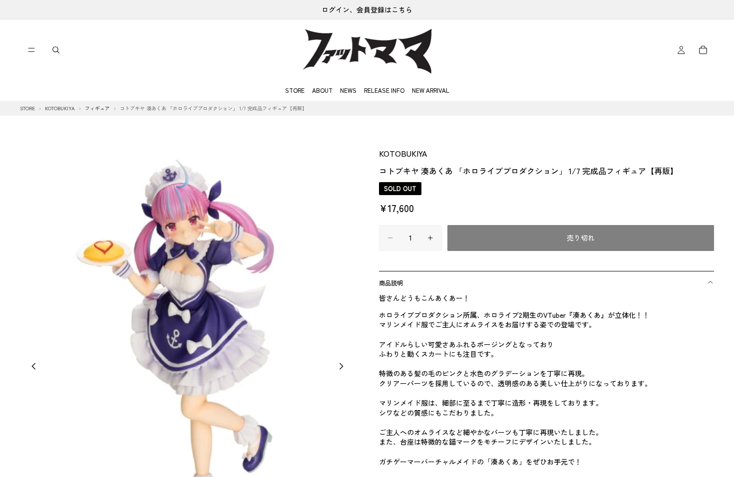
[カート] (703, 50)
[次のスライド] (344, 368)
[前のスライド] (31, 368)
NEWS (348, 90)
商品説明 (391, 282)
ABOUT (322, 90)
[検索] (56, 50)
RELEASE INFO (384, 90)
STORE (295, 90)
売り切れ (581, 237)
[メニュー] (31, 49)
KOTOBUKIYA (403, 153)
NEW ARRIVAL (430, 90)
